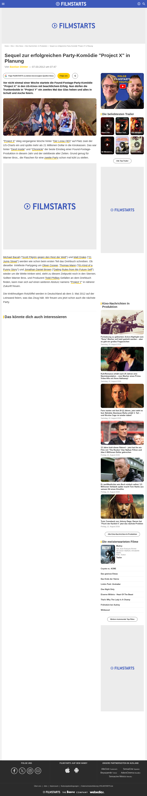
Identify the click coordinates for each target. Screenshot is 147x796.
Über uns (37, 786)
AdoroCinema (127, 772)
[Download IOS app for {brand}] (69, 770)
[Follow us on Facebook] (14, 771)
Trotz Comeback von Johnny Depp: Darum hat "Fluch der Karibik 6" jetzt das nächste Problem (122, 522)
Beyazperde (106, 772)
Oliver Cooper (50, 265)
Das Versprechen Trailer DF (137, 133)
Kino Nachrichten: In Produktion (36, 46)
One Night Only (107, 589)
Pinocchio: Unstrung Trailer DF (107, 133)
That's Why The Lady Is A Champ (115, 600)
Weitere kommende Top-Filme (122, 619)
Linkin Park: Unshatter (111, 584)
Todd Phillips (52, 277)
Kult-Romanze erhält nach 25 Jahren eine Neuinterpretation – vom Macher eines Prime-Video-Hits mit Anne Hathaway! (121, 376)
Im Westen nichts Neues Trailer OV (107, 152)
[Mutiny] (108, 554)
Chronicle (37, 149)
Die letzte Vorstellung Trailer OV (122, 152)
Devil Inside (18, 149)
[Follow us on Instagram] (30, 771)
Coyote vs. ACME (108, 569)
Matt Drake (80, 257)
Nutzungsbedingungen (70, 786)
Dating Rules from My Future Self (73, 269)
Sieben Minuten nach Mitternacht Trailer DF (137, 152)
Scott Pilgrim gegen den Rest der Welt (44, 257)
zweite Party (51, 157)
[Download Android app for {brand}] (78, 770)
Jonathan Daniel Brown (38, 269)
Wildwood (105, 610)
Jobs (45, 786)
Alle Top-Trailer (122, 161)
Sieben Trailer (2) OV (122, 133)
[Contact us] (38, 771)
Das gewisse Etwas (109, 574)
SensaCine (128, 769)
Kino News (19, 46)
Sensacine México (117, 776)
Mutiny (119, 546)
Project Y (76, 282)
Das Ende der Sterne (110, 579)
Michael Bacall (11, 257)
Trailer (119, 557)
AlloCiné (105, 769)
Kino (12, 46)
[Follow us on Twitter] (22, 771)
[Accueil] (71, 4)
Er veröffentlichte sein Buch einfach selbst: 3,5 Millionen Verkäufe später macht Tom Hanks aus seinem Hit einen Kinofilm (122, 486)
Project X (9, 141)
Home (7, 46)
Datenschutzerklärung (89, 786)
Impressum (54, 786)
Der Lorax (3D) (61, 141)
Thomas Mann (67, 265)
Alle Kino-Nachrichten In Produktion (122, 534)
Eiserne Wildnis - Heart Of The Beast (117, 594)
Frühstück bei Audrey (110, 605)
